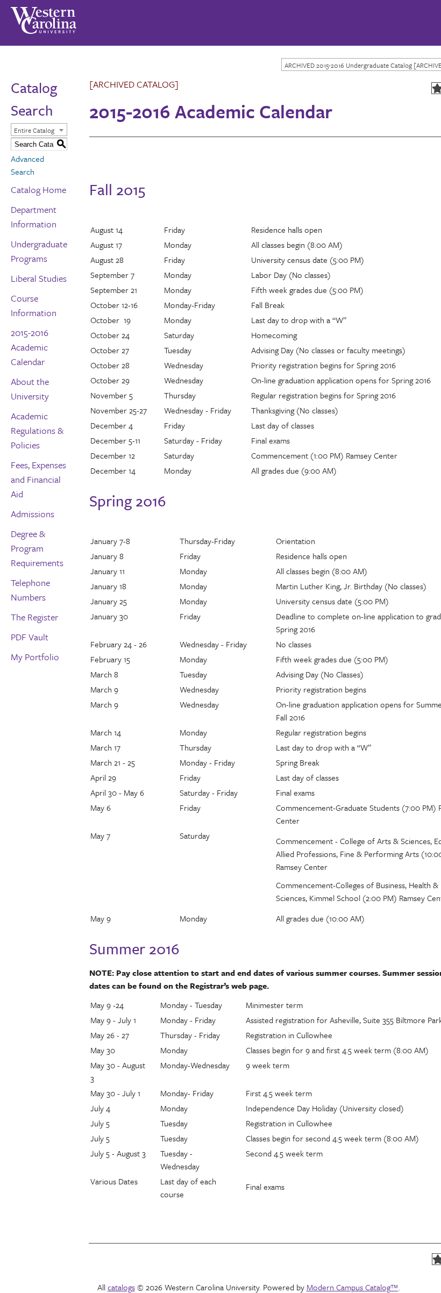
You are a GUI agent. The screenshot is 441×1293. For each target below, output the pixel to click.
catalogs (121, 1287)
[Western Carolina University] (43, 16)
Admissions (32, 513)
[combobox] (39, 129)
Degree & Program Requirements (37, 548)
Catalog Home (38, 189)
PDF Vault (29, 637)
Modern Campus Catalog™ (353, 1287)
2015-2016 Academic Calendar (29, 347)
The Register (34, 617)
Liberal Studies (39, 278)
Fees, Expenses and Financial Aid (38, 479)
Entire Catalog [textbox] (34, 130)
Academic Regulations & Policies (37, 430)
